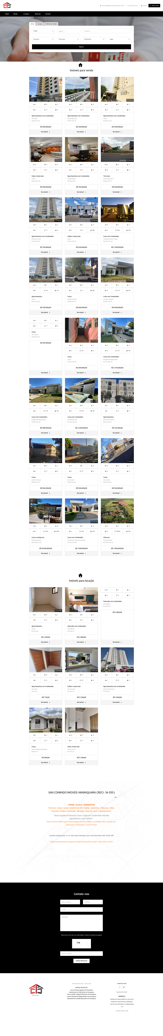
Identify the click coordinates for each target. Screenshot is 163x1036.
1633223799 (155, 5)
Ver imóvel (44, 132)
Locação (26, 14)
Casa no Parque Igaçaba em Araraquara (81, 990)
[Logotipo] (15, 5)
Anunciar (38, 14)
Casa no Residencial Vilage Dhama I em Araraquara (81, 996)
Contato (48, 14)
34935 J (145, 5)
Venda (15, 14)
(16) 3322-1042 (133, 5)
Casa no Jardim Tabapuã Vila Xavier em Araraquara (81, 994)
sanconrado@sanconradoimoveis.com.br (113, 5)
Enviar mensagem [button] (81, 961)
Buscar (81, 47)
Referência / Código (51, 24)
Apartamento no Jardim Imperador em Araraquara (81, 998)
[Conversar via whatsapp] (119, 987)
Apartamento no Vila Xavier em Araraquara (81, 992)
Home (7, 14)
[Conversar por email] (123, 987)
